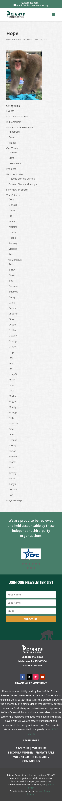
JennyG (13, 374)
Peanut (13, 440)
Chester (13, 313)
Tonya (12, 484)
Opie (11, 434)
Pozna (12, 237)
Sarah (12, 137)
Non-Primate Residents (19, 127)
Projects (11, 168)
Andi (11, 264)
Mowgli (13, 412)
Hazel (12, 210)
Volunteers (15, 163)
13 (28, 568)
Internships (40, 757)
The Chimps (13, 195)
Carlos (12, 308)
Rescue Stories (14, 174)
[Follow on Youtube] (42, 677)
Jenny (12, 221)
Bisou (12, 275)
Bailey (12, 269)
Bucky (12, 297)
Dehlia (12, 330)
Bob (11, 280)
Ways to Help (14, 500)
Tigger (12, 142)
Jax (10, 368)
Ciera (12, 319)
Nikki (11, 418)
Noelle (12, 232)
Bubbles (13, 291)
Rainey (12, 445)
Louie (12, 385)
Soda (11, 467)
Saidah (12, 451)
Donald (13, 204)
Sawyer (13, 456)
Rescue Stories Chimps (22, 178)
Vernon (13, 489)
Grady (12, 346)
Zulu (11, 254)
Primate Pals (45, 752)
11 (36, 564)
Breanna (13, 286)
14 (31, 568)
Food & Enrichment (17, 116)
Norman (13, 423)
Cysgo (12, 324)
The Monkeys (14, 259)
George (13, 341)
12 (39, 564)
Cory (11, 199)
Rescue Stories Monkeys (23, 184)
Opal (11, 429)
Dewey (13, 335)
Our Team (12, 148)
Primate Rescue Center (21, 39)
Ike (10, 215)
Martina (13, 226)
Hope (12, 352)
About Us (22, 748)
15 (34, 568)
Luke (11, 390)
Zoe (11, 495)
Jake (11, 357)
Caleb (12, 302)
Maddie (13, 396)
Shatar (12, 462)
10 (33, 564)
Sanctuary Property (17, 189)
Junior (12, 379)
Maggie (13, 401)
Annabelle (14, 131)
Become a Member (20, 752)
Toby (12, 478)
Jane (11, 363)
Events (10, 110)
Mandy (12, 407)
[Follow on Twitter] (29, 677)
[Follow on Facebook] (22, 677)
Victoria (13, 248)
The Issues (39, 748)
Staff (11, 157)
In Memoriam (13, 121)
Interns (13, 152)
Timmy (13, 473)
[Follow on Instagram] (36, 677)
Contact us (31, 761)
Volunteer (21, 757)
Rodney (13, 243)
